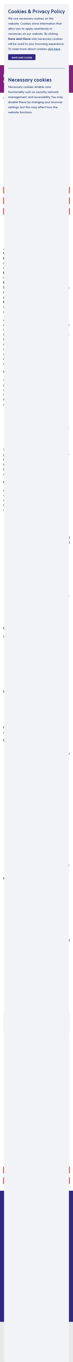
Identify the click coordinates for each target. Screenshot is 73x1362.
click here (54, 48)
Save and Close (22, 57)
